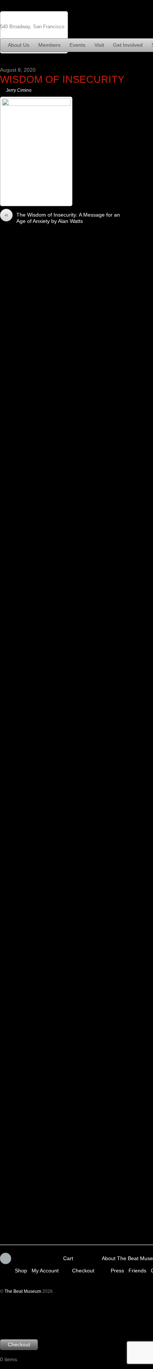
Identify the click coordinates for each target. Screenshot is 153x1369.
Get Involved (128, 45)
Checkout (83, 1270)
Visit (99, 45)
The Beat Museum (22, 1291)
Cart (68, 1258)
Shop (21, 1270)
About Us (18, 45)
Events (77, 45)
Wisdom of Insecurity (62, 79)
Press (117, 1270)
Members (49, 45)
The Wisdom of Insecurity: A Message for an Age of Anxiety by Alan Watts (62, 218)
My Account (45, 1270)
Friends (137, 1270)
